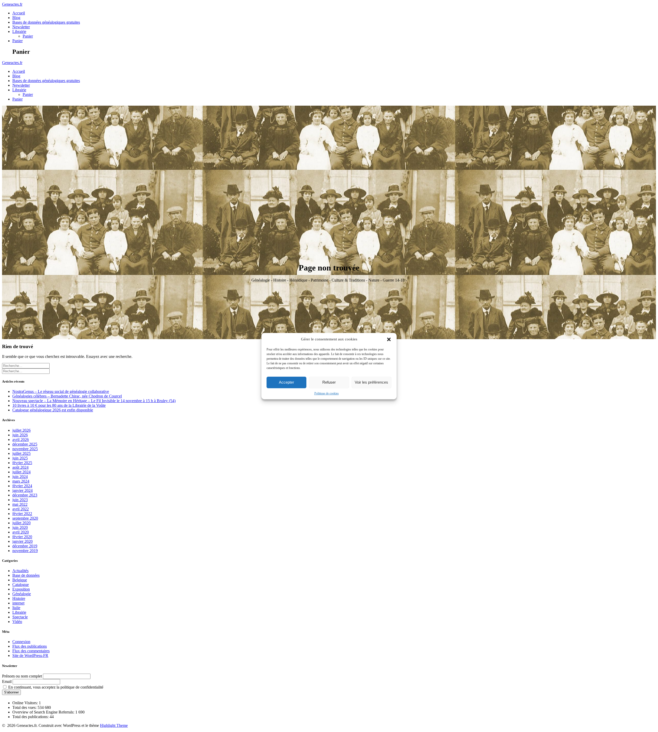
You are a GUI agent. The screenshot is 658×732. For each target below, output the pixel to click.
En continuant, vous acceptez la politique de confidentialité (55, 687)
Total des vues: (25, 707)
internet (18, 603)
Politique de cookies (326, 393)
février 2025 (22, 462)
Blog (16, 17)
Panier (28, 36)
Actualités (20, 570)
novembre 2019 (25, 550)
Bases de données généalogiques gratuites (46, 22)
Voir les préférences (371, 382)
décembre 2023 (24, 495)
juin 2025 (20, 458)
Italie (16, 608)
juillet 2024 (21, 472)
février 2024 (22, 486)
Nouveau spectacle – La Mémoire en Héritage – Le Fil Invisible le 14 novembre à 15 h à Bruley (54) (94, 401)
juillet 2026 (21, 430)
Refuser (329, 382)
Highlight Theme (114, 725)
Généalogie (21, 594)
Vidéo (17, 621)
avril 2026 (20, 439)
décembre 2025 (24, 444)
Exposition (21, 589)
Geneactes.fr (12, 4)
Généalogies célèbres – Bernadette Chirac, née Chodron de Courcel (67, 396)
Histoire (18, 598)
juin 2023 (20, 500)
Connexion (21, 641)
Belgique (19, 580)
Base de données (26, 575)
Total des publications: (31, 717)
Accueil (18, 13)
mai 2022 (20, 504)
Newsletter (21, 27)
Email (7, 681)
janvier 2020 (22, 541)
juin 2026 (20, 435)
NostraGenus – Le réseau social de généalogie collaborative (60, 391)
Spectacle (20, 617)
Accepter (286, 382)
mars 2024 (20, 481)
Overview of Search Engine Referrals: (43, 712)
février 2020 (22, 537)
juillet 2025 (21, 453)
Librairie (19, 31)
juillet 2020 (21, 523)
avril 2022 (20, 509)
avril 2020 (20, 532)
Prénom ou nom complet (22, 676)
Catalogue (20, 584)
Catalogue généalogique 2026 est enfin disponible (52, 410)
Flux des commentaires (31, 651)
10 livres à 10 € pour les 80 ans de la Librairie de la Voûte (59, 405)
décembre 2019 (24, 546)
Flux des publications (29, 646)
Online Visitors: (25, 703)
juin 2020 (20, 527)
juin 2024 (20, 476)
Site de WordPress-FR (30, 655)
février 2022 (22, 513)
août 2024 (20, 467)
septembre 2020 (25, 518)
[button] (388, 339)
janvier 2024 (22, 490)
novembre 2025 (25, 449)
